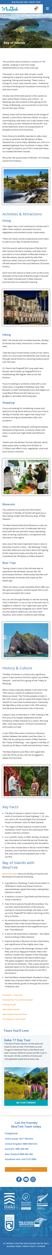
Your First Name (16, 455)
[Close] (46, 424)
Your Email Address (17, 466)
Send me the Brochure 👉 (26, 482)
